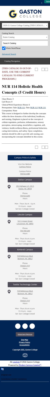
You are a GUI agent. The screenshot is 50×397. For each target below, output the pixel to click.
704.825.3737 (25, 266)
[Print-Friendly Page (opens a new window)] (43, 69)
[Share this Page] (39, 69)
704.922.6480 (25, 174)
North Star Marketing (25, 355)
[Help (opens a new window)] (46, 69)
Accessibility (24, 345)
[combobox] (25, 25)
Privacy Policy (24, 342)
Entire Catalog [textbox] (8, 37)
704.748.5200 (25, 231)
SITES (42, 3)
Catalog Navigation (12, 61)
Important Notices (25, 334)
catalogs (16, 362)
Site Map (24, 340)
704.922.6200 (25, 196)
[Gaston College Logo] (25, 14)
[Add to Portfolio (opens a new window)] (36, 69)
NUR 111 (21, 108)
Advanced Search (9, 54)
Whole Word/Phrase (13, 48)
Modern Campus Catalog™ (30, 365)
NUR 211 (42, 108)
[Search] (45, 43)
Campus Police (25, 167)
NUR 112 (34, 108)
